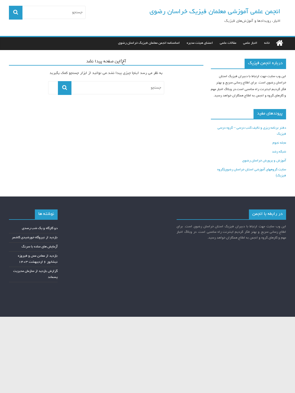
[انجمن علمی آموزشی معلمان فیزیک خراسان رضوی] (279, 43)
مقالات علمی (228, 43)
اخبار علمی (250, 43)
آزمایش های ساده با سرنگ (40, 247)
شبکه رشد (279, 152)
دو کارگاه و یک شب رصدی (40, 228)
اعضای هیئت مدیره (200, 43)
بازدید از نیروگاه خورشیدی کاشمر (35, 238)
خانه (267, 43)
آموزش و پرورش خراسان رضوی (264, 161)
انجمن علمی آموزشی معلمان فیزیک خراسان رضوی (215, 12)
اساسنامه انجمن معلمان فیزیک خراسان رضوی (149, 43)
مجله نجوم (279, 143)
